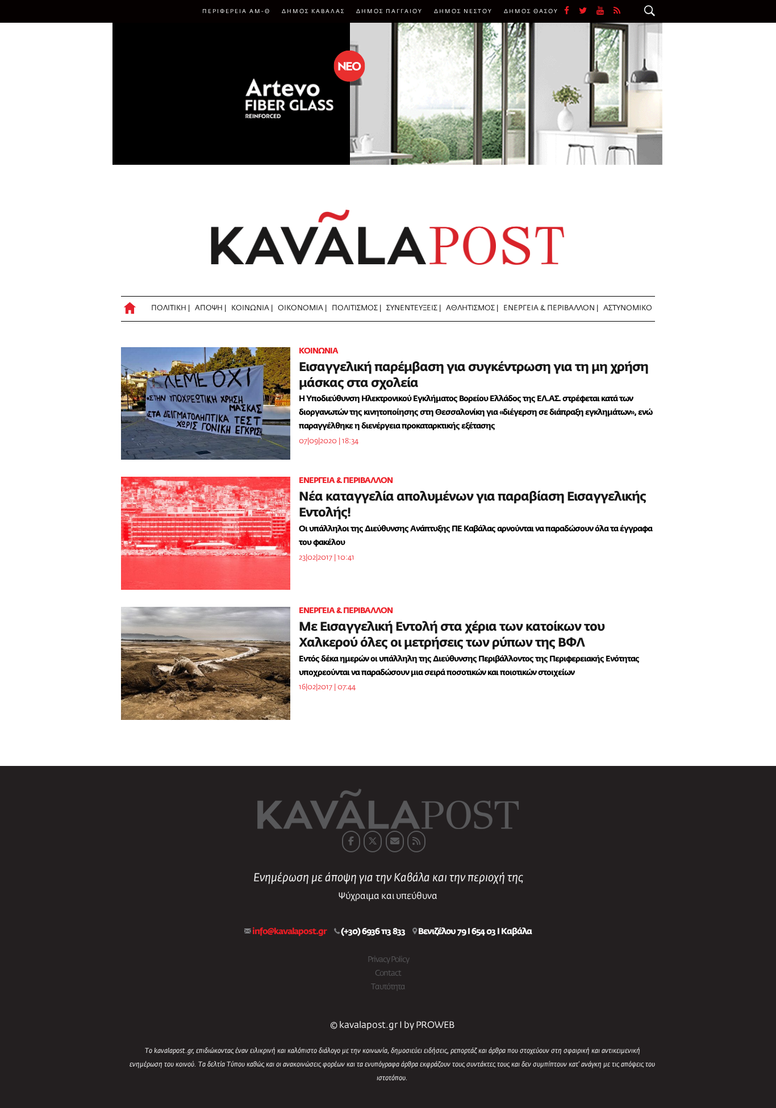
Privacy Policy (388, 960)
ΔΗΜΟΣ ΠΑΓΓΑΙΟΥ (389, 11)
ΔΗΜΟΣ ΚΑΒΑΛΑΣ (313, 11)
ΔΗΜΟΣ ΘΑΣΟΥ (531, 11)
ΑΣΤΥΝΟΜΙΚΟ (627, 308)
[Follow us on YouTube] (605, 11)
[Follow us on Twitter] (587, 11)
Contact (388, 973)
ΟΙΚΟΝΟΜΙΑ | (302, 308)
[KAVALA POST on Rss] (416, 841)
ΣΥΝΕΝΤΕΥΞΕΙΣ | (413, 308)
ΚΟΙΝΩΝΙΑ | (252, 308)
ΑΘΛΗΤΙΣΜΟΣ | (472, 308)
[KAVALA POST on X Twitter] (373, 841)
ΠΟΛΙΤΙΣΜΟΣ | (356, 308)
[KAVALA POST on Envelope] (395, 841)
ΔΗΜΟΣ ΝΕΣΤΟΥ (463, 11)
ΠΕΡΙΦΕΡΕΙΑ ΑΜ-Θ (236, 11)
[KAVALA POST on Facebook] (351, 841)
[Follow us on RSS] (617, 11)
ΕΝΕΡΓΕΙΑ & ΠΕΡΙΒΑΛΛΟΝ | (550, 308)
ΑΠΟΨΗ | (210, 308)
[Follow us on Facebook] (571, 11)
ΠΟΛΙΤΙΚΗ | (170, 308)
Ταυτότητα (388, 987)
